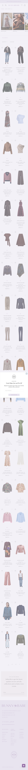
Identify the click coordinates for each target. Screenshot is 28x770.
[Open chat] (23, 765)
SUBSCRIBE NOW (14, 394)
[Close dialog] (27, 374)
